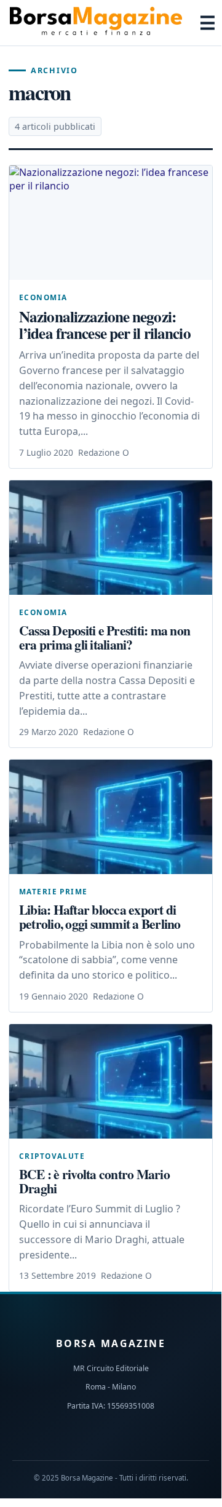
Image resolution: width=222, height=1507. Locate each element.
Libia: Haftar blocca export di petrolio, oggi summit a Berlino (100, 916)
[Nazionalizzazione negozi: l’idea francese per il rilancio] (110, 222)
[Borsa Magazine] (96, 23)
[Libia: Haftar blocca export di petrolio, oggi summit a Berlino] (110, 817)
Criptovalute (52, 1156)
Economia (43, 297)
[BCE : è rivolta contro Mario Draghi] (110, 1081)
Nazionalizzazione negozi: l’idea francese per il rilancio (105, 324)
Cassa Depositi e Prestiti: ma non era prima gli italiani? (104, 637)
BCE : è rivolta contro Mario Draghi (94, 1181)
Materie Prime (53, 891)
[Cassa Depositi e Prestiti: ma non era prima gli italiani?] (110, 537)
